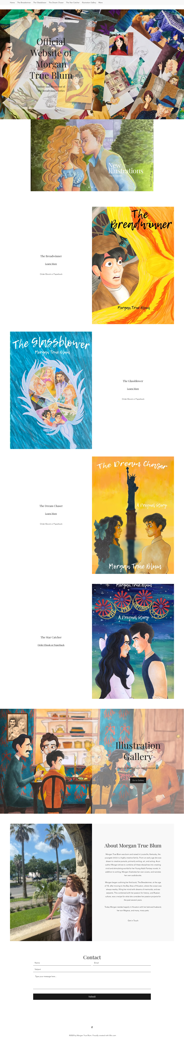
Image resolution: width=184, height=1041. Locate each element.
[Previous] (34, 155)
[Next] (150, 155)
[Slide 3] (95, 187)
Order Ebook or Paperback (51, 644)
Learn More (51, 263)
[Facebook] (92, 1027)
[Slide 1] (88, 187)
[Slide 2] (91, 187)
